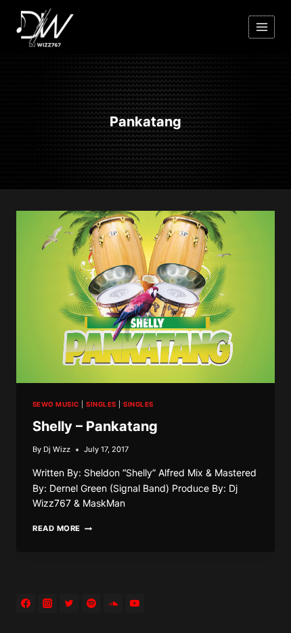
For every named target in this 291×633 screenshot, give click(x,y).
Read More (62, 528)
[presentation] (145, 297)
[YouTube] (134, 603)
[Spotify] (91, 603)
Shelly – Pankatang (95, 426)
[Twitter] (69, 603)
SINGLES (101, 404)
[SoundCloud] (113, 603)
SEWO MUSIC (55, 404)
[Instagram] (47, 603)
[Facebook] (25, 603)
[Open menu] (261, 27)
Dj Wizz (56, 449)
